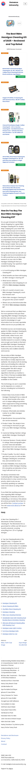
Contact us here (17, 503)
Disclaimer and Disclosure (9, 735)
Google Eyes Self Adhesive (10, 701)
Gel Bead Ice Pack (7, 713)
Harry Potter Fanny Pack (9, 727)
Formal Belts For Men (8, 704)
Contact (4, 744)
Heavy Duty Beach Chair (9, 684)
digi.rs (11, 769)
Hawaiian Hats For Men (8, 716)
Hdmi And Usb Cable (8, 722)
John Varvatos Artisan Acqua (11, 719)
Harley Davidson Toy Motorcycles (12, 725)
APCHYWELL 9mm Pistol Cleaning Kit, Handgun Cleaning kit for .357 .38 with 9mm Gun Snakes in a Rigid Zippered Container (14, 159)
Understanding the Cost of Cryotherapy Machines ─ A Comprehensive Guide (10, 670)
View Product (21, 76)
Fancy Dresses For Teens (9, 695)
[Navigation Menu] (25, 4)
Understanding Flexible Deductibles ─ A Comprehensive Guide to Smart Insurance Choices (13, 663)
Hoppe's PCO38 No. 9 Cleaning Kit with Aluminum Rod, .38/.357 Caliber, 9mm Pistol (14, 99)
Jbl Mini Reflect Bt (7, 686)
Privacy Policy (5, 738)
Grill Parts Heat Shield (8, 707)
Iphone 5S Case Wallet (8, 698)
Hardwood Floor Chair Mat (10, 681)
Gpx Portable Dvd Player (9, 689)
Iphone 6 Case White (8, 692)
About (3, 741)
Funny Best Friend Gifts (8, 710)
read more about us (14, 505)
